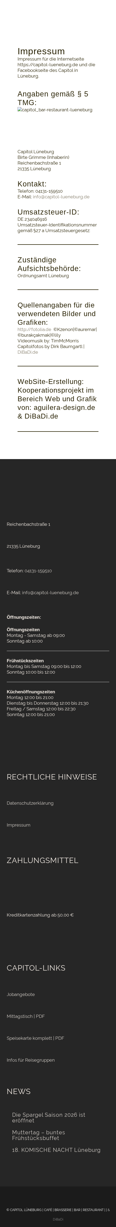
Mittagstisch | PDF (26, 1016)
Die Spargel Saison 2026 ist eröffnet (49, 1118)
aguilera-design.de (64, 407)
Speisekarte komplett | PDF (35, 1038)
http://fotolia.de (34, 329)
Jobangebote (21, 994)
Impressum (18, 825)
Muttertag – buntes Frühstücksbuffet (38, 1135)
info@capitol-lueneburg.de (61, 196)
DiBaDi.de (28, 352)
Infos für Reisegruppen (31, 1060)
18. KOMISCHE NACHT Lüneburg (56, 1150)
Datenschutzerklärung (30, 803)
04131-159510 (38, 570)
